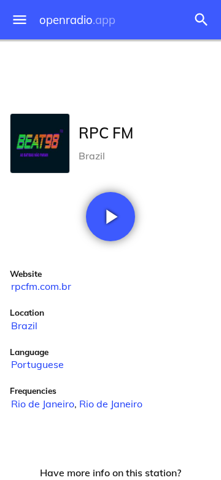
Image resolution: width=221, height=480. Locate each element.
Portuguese (37, 364)
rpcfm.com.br (41, 286)
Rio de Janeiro (42, 404)
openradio (77, 20)
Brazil (24, 325)
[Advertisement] (110, 73)
